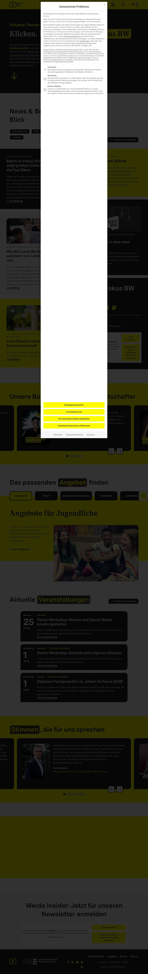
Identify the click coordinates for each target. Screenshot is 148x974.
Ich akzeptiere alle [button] (74, 412)
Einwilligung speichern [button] (74, 405)
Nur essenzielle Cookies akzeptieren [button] (74, 419)
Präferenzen (57, 435)
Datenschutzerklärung (72, 36)
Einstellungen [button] (85, 41)
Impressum (90, 435)
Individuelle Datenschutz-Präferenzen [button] (74, 426)
